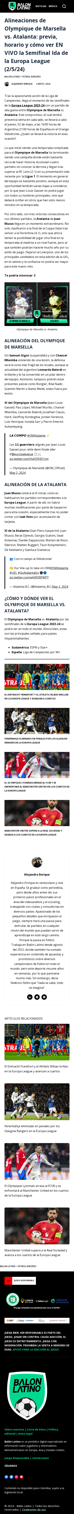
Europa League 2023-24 (27, 105)
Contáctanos (40, 1458)
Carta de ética (36, 1429)
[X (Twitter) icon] (37, 997)
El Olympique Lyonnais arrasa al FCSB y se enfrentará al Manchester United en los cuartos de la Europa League (37, 786)
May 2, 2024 (18, 473)
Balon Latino (12, 76)
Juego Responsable (16, 1458)
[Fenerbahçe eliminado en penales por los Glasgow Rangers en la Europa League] (37, 1101)
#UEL (13, 573)
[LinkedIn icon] (30, 997)
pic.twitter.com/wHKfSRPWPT (29, 577)
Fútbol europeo (31, 76)
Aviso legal (25, 1433)
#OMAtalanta (36, 436)
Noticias (41, 6)
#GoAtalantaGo (28, 573)
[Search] (64, 6)
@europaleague (22, 454)
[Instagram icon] (44, 997)
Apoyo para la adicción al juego (36, 1349)
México (53, 6)
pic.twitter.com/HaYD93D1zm (29, 459)
